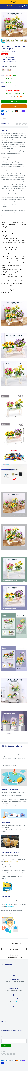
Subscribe (6, 1045)
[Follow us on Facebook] (2, 1054)
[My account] (22, 6)
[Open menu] (2, 6)
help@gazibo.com (10, 906)
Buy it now (14, 106)
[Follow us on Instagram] (8, 1054)
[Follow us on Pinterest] (11, 1054)
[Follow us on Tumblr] (14, 1054)
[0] (25, 6)
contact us (7, 904)
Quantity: (3, 86)
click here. (15, 1001)
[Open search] (19, 6)
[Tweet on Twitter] (23, 124)
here (17, 805)
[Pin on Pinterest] (20, 124)
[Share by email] (25, 124)
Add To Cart (14, 101)
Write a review (14, 949)
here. (5, 878)
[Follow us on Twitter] (5, 1054)
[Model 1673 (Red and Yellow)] (4, 69)
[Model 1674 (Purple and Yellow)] (9, 69)
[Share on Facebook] (17, 124)
